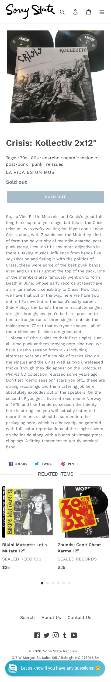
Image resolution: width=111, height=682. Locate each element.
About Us (51, 617)
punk (37, 164)
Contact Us (79, 617)
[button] (55, 668)
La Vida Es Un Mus (30, 172)
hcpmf (70, 157)
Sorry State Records (60, 651)
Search (27, 617)
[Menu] (102, 11)
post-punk (17, 164)
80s (35, 157)
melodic (88, 157)
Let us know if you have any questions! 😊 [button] (61, 668)
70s (23, 157)
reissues (54, 164)
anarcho (51, 157)
